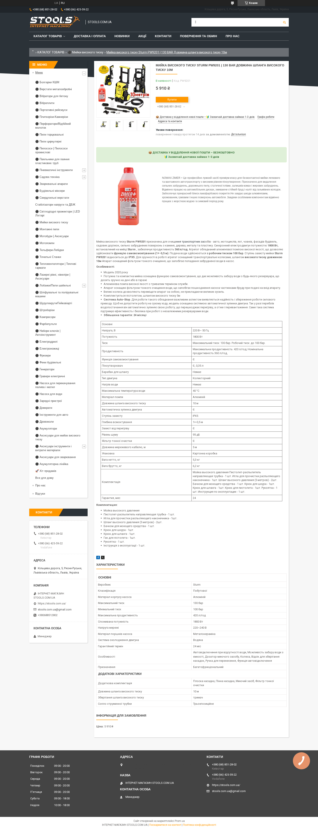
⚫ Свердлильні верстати (52, 197)
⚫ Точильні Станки (48, 257)
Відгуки (40, 493)
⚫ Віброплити (44, 103)
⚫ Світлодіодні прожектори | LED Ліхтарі (57, 213)
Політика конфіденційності (199, 824)
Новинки (122, 36)
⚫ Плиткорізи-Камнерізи (51, 116)
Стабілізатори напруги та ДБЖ (55, 204)
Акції (142, 36)
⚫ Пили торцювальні (49, 134)
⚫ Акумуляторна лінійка (51, 464)
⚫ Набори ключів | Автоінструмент (47, 332)
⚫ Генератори (44, 369)
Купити (172, 99)
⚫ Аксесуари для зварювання (55, 457)
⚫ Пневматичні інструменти (54, 170)
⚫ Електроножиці (47, 348)
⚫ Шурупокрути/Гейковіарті (53, 303)
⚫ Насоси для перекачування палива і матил (55, 385)
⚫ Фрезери (43, 355)
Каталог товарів (48, 36)
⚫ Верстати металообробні (53, 89)
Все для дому (44, 477)
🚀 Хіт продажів (45, 471)
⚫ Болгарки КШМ (47, 82)
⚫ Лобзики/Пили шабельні (53, 285)
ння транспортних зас (191, 241)
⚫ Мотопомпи (44, 243)
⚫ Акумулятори (46, 428)
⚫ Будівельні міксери (50, 190)
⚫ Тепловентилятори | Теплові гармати (55, 265)
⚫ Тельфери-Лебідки (49, 250)
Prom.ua (180, 821)
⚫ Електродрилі (46, 341)
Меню (39, 72)
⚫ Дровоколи (44, 421)
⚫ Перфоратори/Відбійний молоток (53, 125)
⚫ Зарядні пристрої (48, 401)
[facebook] (98, 558)
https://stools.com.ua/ (52, 603)
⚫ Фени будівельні (48, 362)
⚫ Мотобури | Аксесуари (52, 236)
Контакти (163, 36)
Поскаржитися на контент (165, 824)
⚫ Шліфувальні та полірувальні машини (56, 294)
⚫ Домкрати (43, 407)
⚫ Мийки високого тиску (85, 52)
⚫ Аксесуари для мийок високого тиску (57, 437)
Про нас (232, 36)
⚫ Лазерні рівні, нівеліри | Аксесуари (52, 276)
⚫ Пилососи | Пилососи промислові (51, 150)
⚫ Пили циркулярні (48, 141)
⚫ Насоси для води (48, 394)
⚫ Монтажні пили (47, 229)
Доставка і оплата (90, 36)
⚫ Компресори (45, 317)
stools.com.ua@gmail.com (55, 609)
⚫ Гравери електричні (50, 376)
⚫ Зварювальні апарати (51, 183)
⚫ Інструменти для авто (51, 414)
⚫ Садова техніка (47, 177)
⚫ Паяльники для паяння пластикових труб (52, 161)
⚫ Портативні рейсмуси (51, 110)
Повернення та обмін (198, 36)
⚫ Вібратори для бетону (51, 96)
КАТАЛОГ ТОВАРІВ (50, 52)
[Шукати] (284, 22)
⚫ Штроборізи (45, 310)
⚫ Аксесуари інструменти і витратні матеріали (53, 448)
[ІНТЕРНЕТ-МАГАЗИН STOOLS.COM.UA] (55, 22)
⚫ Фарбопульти (46, 324)
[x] (102, 558)
